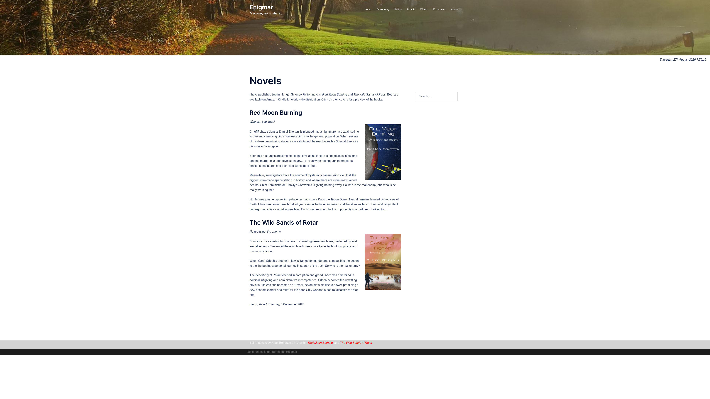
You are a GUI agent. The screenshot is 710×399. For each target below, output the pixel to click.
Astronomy (383, 9)
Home (367, 9)
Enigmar (261, 7)
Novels (411, 9)
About (454, 9)
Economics (439, 9)
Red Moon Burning (320, 342)
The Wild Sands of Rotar (356, 342)
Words (424, 9)
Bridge (398, 9)
